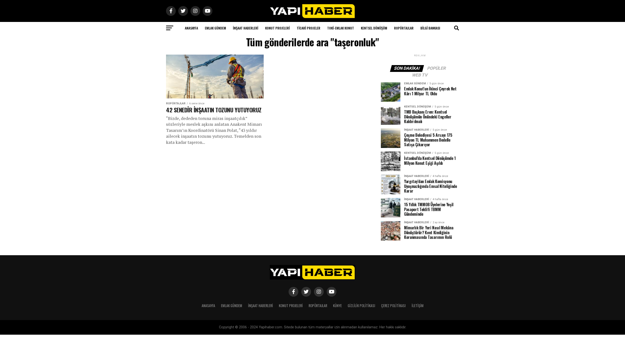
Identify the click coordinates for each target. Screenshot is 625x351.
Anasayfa (191, 27)
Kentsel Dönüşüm (374, 27)
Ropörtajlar (404, 27)
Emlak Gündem (215, 27)
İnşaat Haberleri (245, 27)
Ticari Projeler (308, 27)
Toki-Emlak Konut (340, 27)
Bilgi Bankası (430, 27)
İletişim (418, 305)
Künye (337, 305)
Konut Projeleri (277, 27)
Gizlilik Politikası (361, 305)
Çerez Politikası (393, 305)
